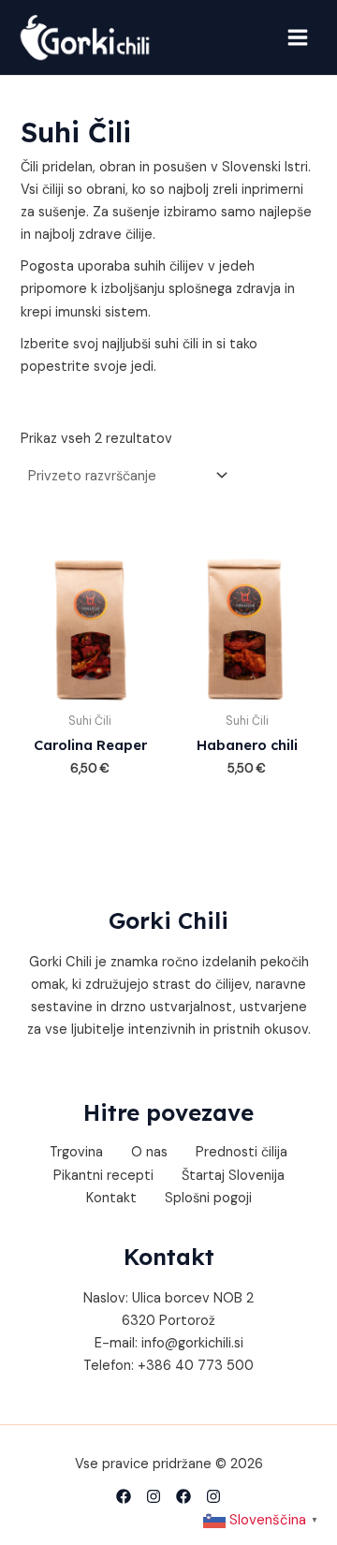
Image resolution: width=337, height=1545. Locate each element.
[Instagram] (213, 1496)
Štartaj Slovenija (233, 1175)
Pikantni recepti (103, 1175)
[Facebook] (183, 1496)
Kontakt (111, 1198)
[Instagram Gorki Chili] (153, 1496)
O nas (149, 1152)
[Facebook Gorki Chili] (123, 1496)
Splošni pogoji (208, 1198)
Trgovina (76, 1152)
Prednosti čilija (241, 1152)
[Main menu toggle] (297, 37)
